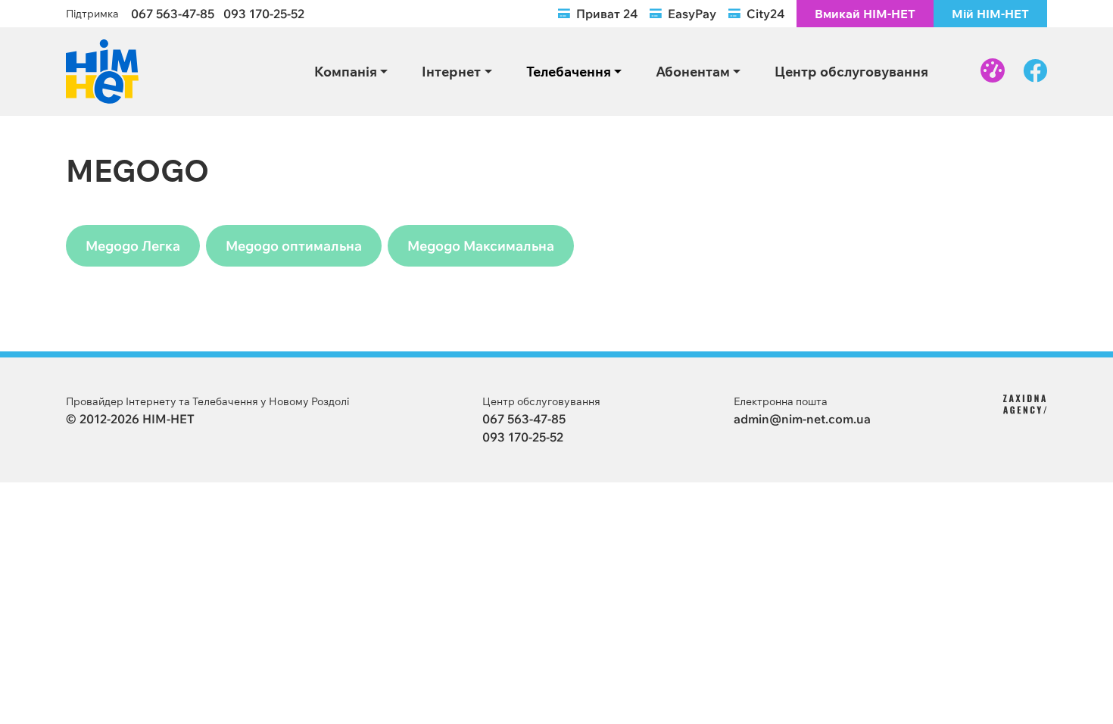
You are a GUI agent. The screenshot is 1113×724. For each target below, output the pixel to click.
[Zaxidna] (1025, 402)
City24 (765, 13)
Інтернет (451, 71)
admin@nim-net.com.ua (802, 418)
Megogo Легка (133, 245)
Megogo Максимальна (480, 245)
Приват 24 (607, 13)
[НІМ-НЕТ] (102, 69)
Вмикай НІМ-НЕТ (865, 13)
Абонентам (693, 71)
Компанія (345, 71)
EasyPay (692, 13)
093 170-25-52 (263, 13)
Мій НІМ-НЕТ (990, 13)
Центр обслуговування (851, 71)
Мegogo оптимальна (294, 245)
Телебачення (568, 71)
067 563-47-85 (172, 13)
